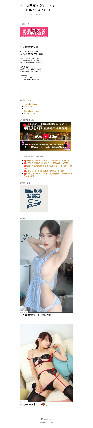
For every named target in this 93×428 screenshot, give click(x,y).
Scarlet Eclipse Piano (31, 111)
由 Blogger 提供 (48, 419)
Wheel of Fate (29, 108)
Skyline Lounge (29, 113)
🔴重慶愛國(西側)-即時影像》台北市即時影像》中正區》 (47, 160)
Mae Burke (48, 422)
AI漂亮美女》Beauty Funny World (42, 8)
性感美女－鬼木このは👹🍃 (34, 404)
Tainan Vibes (28, 106)
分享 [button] (21, 88)
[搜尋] (71, 5)
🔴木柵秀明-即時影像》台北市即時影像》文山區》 (44, 171)
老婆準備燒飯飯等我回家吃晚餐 (35, 315)
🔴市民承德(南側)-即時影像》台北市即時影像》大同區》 (47, 163)
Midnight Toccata (30, 104)
